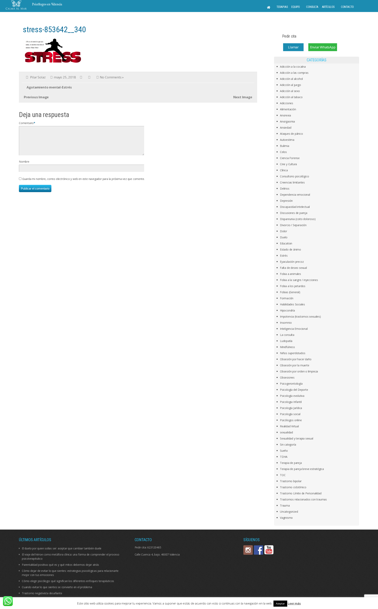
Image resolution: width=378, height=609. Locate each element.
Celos (283, 152)
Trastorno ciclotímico (293, 487)
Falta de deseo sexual (293, 268)
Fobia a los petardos (292, 286)
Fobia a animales (290, 274)
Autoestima (287, 140)
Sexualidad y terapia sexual (296, 438)
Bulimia (284, 146)
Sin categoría (288, 444)
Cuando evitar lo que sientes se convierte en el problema (57, 587)
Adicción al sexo (290, 91)
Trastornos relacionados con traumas (303, 499)
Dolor (283, 231)
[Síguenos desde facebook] (258, 550)
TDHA (283, 457)
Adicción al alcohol (291, 79)
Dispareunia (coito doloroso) (297, 219)
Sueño (284, 450)
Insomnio (286, 322)
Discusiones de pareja (293, 213)
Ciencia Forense (290, 158)
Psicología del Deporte (294, 390)
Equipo (295, 7)
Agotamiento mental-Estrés (49, 87)
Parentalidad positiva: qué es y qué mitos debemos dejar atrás (60, 565)
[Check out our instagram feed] (248, 550)
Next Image (242, 97)
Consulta (312, 7)
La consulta (287, 335)
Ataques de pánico (291, 133)
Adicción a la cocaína (293, 66)
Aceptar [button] (280, 603)
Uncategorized (289, 511)
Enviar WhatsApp (322, 47)
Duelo (283, 237)
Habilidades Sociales (292, 304)
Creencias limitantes (292, 182)
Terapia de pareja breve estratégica (302, 469)
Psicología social (290, 414)
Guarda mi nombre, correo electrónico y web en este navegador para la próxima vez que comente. (83, 179)
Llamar (293, 47)
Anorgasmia (287, 121)
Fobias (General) (290, 292)
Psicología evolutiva (292, 396)
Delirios (284, 188)
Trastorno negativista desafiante (42, 593)
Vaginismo (286, 518)
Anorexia (285, 115)
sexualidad (286, 432)
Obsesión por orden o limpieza (299, 371)
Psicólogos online (291, 420)
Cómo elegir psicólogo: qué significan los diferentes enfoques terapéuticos (68, 581)
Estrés (284, 255)
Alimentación (288, 109)
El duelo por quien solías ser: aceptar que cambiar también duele (61, 548)
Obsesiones (287, 377)
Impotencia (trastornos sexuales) (300, 316)
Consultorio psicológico (294, 176)
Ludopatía (286, 341)
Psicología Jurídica (291, 408)
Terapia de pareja (291, 463)
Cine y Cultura (288, 164)
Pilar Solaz (38, 77)
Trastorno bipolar (291, 481)
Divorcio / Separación (293, 225)
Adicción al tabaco (291, 97)
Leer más (294, 603)
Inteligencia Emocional (294, 329)
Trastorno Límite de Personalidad (300, 493)
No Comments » (112, 77)
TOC (282, 475)
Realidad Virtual (289, 426)
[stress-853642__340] (52, 50)
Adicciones (286, 103)
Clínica (284, 170)
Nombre (24, 161)
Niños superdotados (292, 353)
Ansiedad (285, 127)
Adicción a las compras (294, 73)
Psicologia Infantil (291, 402)
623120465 (154, 547)
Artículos (328, 7)
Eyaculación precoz (292, 262)
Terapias (282, 7)
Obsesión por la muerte (294, 365)
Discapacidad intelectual (295, 207)
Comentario (26, 123)
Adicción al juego (290, 85)
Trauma (285, 505)
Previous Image (36, 97)
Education (286, 243)
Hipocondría (287, 310)
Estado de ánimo (290, 249)
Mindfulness (287, 347)
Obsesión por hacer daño (295, 359)
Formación (286, 298)
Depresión (286, 201)
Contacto (347, 7)
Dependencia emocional (295, 194)
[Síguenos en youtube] (269, 550)
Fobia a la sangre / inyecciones (299, 280)
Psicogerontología (291, 383)
